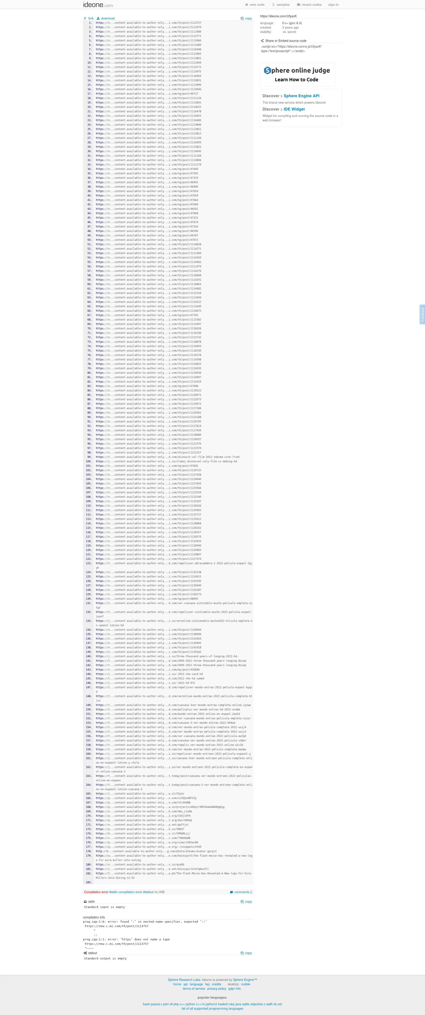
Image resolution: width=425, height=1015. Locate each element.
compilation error (130, 892)
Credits (216, 984)
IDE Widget (294, 109)
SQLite (245, 1004)
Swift (269, 1004)
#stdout (148, 892)
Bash (146, 1004)
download (107, 18)
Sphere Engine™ (245, 979)
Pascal (155, 1004)
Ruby (231, 1004)
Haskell (223, 1004)
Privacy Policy (216, 988)
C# (171, 1004)
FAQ (207, 984)
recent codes (311, 4)
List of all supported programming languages (212, 1008)
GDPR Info (234, 988)
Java (238, 1004)
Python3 (211, 1004)
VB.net (277, 1004)
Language (196, 984)
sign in (333, 4)
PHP (176, 1004)
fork (91, 18)
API (186, 984)
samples (283, 4)
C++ (182, 1004)
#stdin (113, 892)
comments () (243, 892)
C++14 (200, 1004)
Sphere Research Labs (184, 979)
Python (190, 1004)
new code (257, 4)
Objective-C (257, 1004)
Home (177, 984)
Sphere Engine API (301, 95)
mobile (245, 984)
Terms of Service (194, 988)
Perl (165, 1004)
